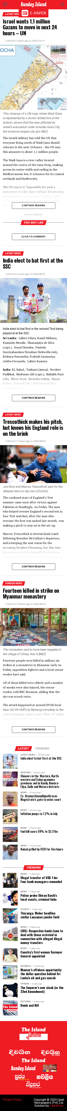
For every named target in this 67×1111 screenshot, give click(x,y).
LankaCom (56, 1105)
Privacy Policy (12, 1099)
